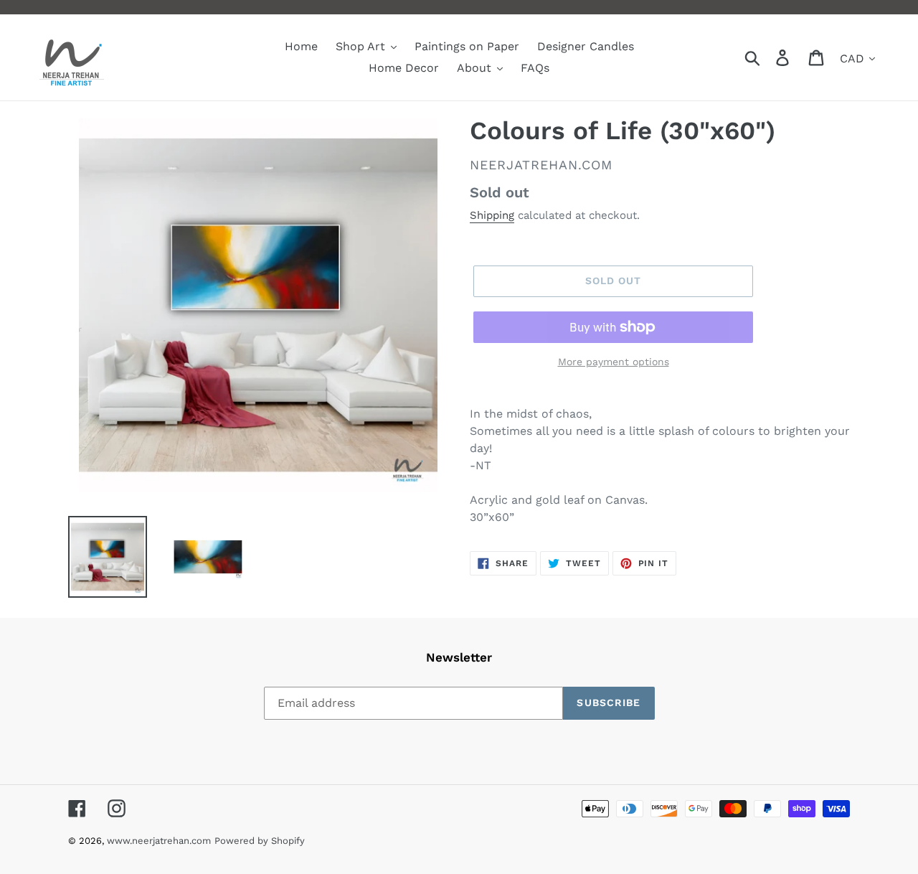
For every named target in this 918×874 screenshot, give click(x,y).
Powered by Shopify (259, 840)
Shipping (492, 215)
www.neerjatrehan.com (159, 840)
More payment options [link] (613, 361)
